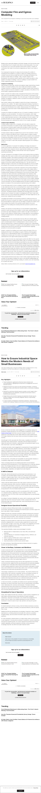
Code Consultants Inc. (30, 263)
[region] (20, 307)
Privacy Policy (35, 787)
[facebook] (16, 25)
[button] (2, 3)
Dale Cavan (3, 371)
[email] (24, 25)
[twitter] (20, 25)
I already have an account (20, 318)
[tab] (4, 305)
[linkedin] (18, 25)
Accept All (20, 790)
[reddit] (22, 25)
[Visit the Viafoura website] (37, 310)
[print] (39, 25)
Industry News (4, 8)
